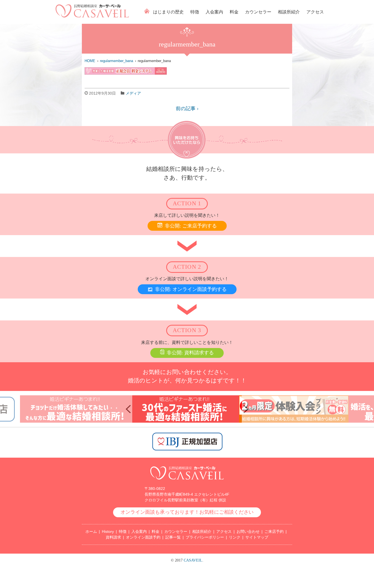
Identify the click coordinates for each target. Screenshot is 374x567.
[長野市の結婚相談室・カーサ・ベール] (187, 482)
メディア (133, 93)
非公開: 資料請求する (190, 352)
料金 (234, 12)
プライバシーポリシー (205, 537)
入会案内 (214, 12)
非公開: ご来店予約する (191, 226)
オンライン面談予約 (143, 537)
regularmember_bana (116, 61)
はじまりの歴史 (168, 12)
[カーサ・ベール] (92, 16)
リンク (234, 537)
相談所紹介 (289, 12)
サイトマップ (256, 537)
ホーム (147, 10)
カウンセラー (258, 12)
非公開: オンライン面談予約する (191, 289)
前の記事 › (187, 108)
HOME (90, 61)
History (108, 531)
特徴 (194, 12)
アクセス (315, 12)
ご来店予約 (274, 531)
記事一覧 (173, 537)
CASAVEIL (193, 560)
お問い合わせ (248, 531)
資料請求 (113, 537)
